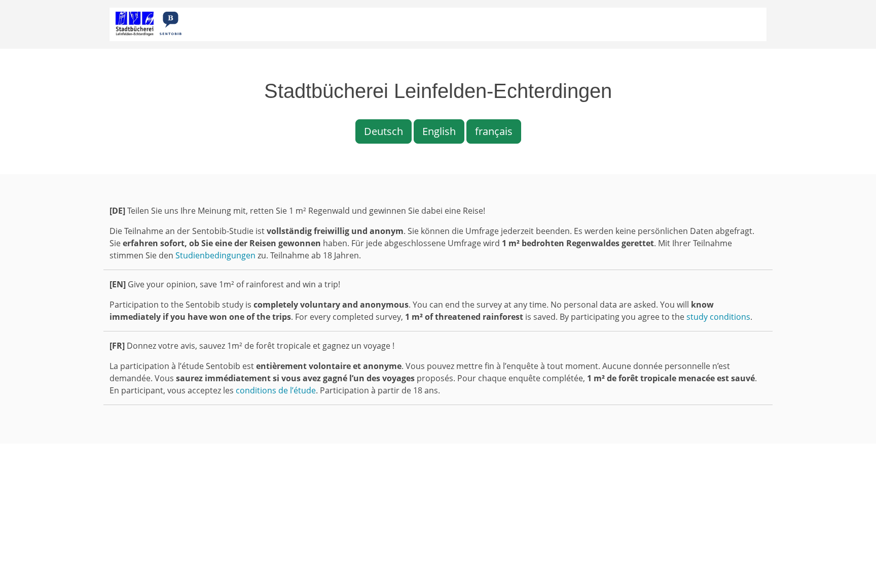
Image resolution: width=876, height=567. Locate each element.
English (439, 131)
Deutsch (383, 131)
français (494, 131)
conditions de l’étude (276, 390)
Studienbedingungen (215, 255)
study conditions (718, 316)
